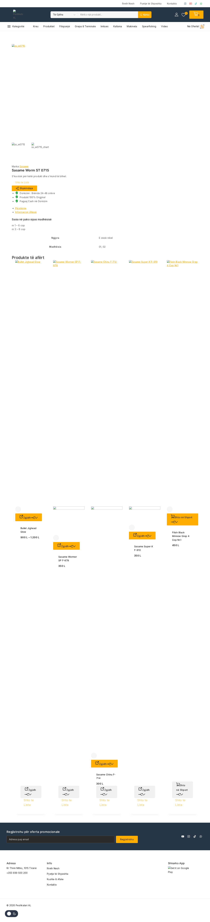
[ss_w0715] (61, 93)
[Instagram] (185, 3)
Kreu (35, 26)
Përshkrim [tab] (20, 208)
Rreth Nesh (128, 3)
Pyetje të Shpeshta (150, 3)
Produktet (48, 26)
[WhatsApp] (201, 3)
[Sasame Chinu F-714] (106, 506)
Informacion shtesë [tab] (26, 212)
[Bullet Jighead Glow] (31, 383)
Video (164, 26)
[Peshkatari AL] (18, 15)
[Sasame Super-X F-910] (144, 392)
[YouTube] (190, 3)
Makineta (132, 26)
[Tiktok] (194, 836)
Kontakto (172, 3)
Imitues (104, 26)
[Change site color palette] (11, 913)
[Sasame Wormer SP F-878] (68, 397)
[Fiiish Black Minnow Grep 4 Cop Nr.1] (182, 383)
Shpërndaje (24, 188)
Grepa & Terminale (85, 26)
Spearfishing (149, 26)
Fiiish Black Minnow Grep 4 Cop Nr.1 (180, 536)
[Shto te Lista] (18, 509)
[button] (182, 519)
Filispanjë (64, 26)
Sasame (24, 166)
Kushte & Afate (55, 879)
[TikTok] (196, 3)
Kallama (117, 26)
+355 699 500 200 (17, 872)
